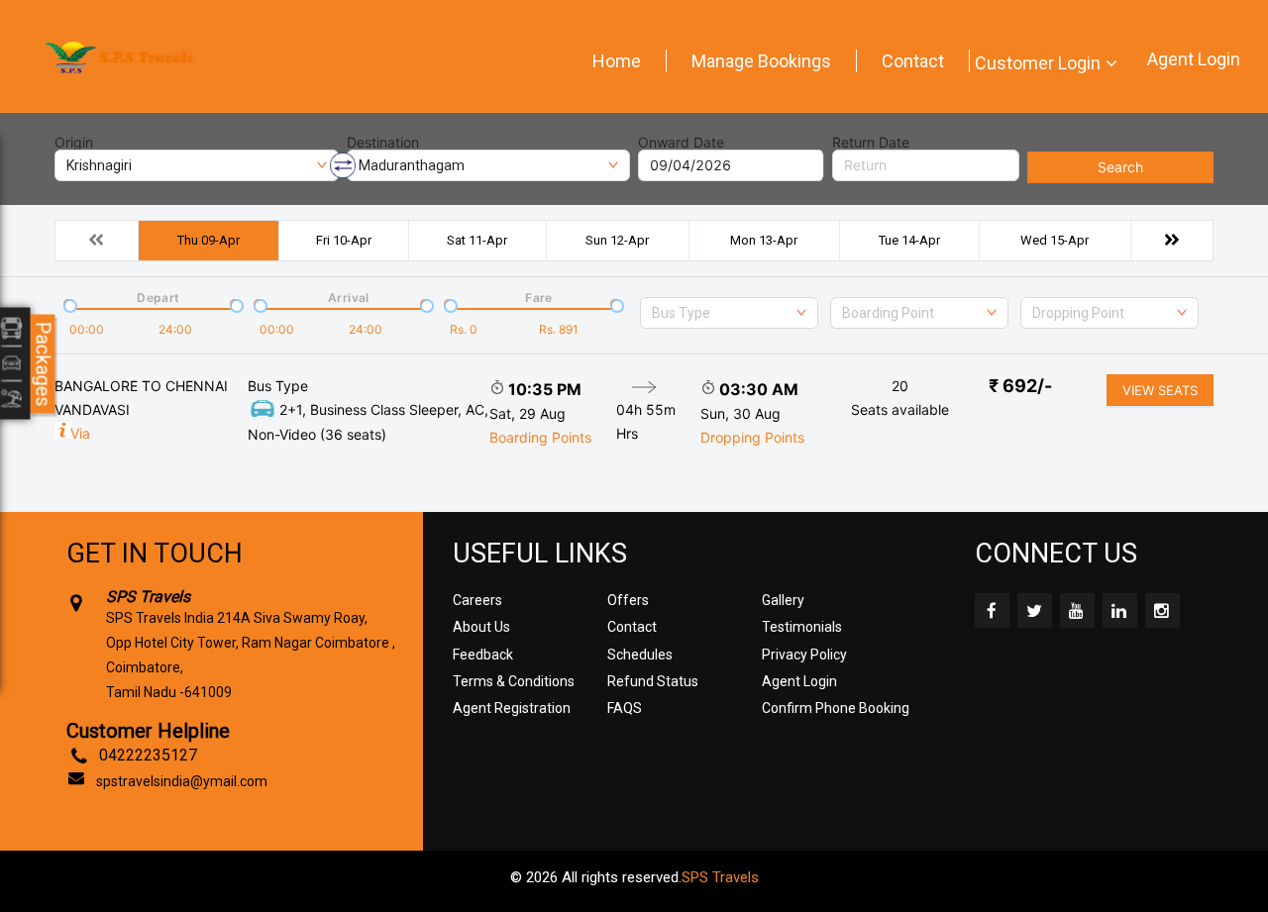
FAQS (624, 708)
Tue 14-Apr (909, 240)
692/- (1020, 385)
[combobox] (729, 313)
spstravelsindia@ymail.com (181, 781)
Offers (628, 600)
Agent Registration (512, 708)
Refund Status (652, 681)
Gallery (783, 600)
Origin (73, 143)
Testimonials (802, 627)
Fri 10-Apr (343, 240)
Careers (477, 600)
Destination (383, 143)
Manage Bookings (761, 60)
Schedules (640, 654)
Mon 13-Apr (763, 240)
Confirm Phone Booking (835, 708)
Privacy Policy (804, 654)
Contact (913, 60)
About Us (481, 627)
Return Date (870, 143)
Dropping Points (752, 437)
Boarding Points (540, 437)
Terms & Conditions (514, 681)
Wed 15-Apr (1054, 240)
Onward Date (681, 143)
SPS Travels (720, 877)
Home (616, 60)
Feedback (483, 654)
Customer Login (1038, 62)
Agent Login (1193, 59)
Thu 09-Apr (208, 240)
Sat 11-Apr (477, 240)
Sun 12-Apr (617, 240)
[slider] (68, 304)
